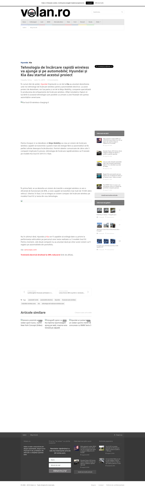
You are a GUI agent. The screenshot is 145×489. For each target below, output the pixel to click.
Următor (96, 324)
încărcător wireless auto (29, 303)
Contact (101, 485)
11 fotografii (101, 217)
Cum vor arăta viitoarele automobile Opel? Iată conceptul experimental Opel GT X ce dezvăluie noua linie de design (112, 164)
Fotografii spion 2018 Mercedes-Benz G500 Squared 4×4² (107, 246)
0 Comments (53, 80)
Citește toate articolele (83, 313)
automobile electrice (46, 300)
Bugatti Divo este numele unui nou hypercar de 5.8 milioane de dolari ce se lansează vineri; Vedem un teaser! (112, 175)
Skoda (90, 22)
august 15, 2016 (110, 453)
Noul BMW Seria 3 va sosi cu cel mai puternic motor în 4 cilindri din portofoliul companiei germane (112, 186)
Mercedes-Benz (58, 22)
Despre (93, 485)
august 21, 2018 (108, 179)
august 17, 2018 (108, 190)
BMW (48, 22)
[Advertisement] (72, 46)
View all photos (110, 217)
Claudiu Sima (26, 80)
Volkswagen (33, 22)
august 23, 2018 (108, 156)
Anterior (16, 324)
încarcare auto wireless (69, 300)
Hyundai (24, 62)
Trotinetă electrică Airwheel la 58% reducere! (40, 255)
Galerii (24, 27)
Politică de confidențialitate (115, 485)
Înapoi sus (119, 435)
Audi (42, 22)
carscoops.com (30, 249)
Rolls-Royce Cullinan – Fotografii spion (106, 214)
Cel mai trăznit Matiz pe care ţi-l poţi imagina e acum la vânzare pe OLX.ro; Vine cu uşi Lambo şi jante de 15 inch (113, 461)
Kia (30, 62)
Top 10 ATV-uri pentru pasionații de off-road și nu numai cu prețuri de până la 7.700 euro (113, 449)
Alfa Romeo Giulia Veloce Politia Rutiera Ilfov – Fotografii (108, 230)
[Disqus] (56, 355)
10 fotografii (101, 233)
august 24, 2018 (108, 145)
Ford (75, 22)
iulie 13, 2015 (39, 80)
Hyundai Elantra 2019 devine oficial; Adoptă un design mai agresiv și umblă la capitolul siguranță (112, 152)
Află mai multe (99, 3)
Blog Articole (33, 27)
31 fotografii (101, 249)
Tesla (68, 22)
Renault (82, 22)
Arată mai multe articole (109, 195)
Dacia (24, 22)
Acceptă (89, 3)
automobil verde (33, 300)
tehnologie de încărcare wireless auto (53, 303)
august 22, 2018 (108, 168)
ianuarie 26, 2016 (111, 465)
